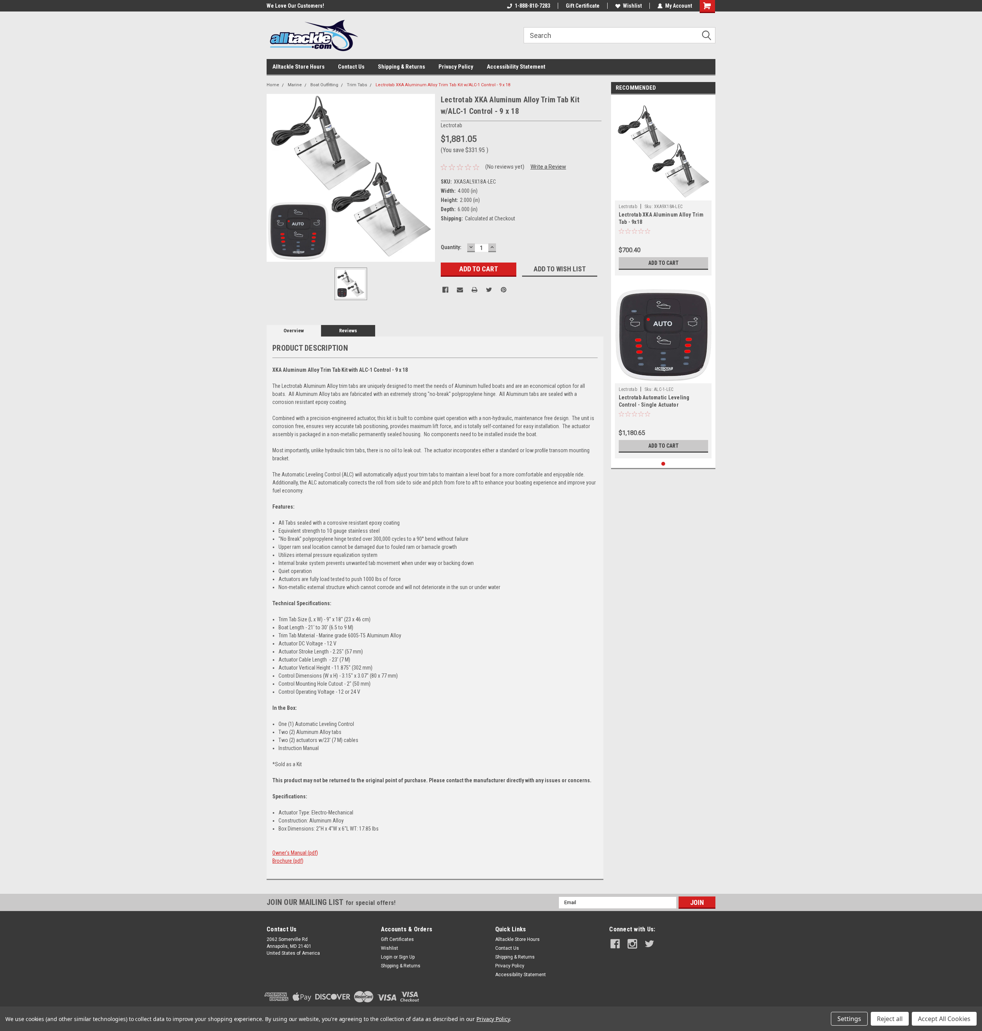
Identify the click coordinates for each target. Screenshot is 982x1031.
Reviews (348, 330)
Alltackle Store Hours (298, 66)
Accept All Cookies (944, 1019)
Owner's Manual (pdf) (295, 853)
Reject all (890, 1019)
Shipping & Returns (401, 66)
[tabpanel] (663, 187)
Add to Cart (663, 263)
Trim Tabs (357, 84)
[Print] (474, 290)
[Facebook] (445, 290)
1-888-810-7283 (532, 6)
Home (273, 84)
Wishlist (632, 6)
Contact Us (351, 66)
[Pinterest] (504, 290)
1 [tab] (663, 464)
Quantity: (451, 247)
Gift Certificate (583, 6)
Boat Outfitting (324, 84)
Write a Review (548, 167)
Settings (849, 1019)
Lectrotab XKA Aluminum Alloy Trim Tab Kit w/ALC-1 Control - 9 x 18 (443, 84)
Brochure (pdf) (287, 861)
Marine (295, 84)
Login (386, 957)
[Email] (460, 290)
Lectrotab (628, 206)
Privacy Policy (455, 66)
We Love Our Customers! (295, 6)
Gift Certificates (397, 939)
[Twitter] (489, 290)
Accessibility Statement (516, 66)
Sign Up (407, 957)
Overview (293, 330)
